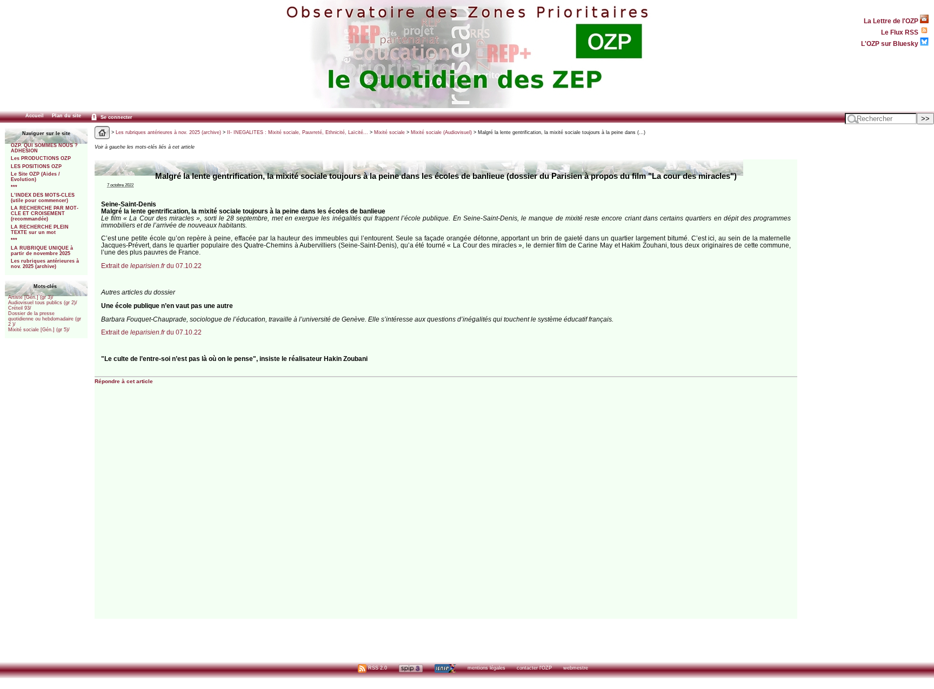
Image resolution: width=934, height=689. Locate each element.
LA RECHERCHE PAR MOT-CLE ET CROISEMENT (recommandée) (44, 213)
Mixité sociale (389, 132)
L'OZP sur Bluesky (890, 43)
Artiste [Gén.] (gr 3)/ (31, 297)
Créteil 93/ (19, 308)
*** (14, 187)
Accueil (34, 115)
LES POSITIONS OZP (36, 166)
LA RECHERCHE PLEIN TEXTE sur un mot (40, 229)
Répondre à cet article (124, 381)
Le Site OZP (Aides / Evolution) (35, 176)
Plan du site (66, 115)
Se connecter (115, 117)
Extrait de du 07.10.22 (151, 265)
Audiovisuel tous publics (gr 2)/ (42, 302)
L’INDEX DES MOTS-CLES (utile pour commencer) (43, 197)
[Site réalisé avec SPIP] (410, 668)
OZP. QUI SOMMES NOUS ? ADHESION (44, 148)
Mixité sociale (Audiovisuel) (441, 132)
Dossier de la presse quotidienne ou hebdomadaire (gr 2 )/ (44, 319)
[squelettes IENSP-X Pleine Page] (445, 668)
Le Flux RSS (900, 32)
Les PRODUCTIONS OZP (41, 158)
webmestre (575, 668)
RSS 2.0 (376, 668)
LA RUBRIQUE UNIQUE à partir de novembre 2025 (42, 250)
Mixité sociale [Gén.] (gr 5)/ (39, 329)
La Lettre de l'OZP (892, 20)
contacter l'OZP (534, 668)
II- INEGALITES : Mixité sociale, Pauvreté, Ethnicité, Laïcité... (297, 132)
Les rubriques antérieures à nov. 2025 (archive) (45, 263)
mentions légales (486, 668)
